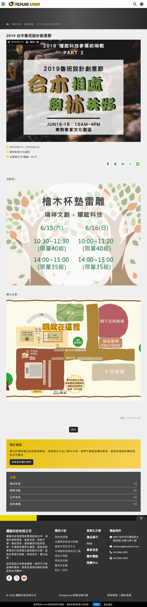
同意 (97, 604)
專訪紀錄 (71, 483)
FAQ (89, 543)
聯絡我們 (115, 530)
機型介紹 (60, 530)
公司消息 (71, 497)
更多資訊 (108, 604)
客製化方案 (94, 530)
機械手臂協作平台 (65, 546)
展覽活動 (29, 24)
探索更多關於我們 (21, 462)
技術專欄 (71, 504)
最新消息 (16, 24)
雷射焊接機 (61, 537)
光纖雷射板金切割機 (66, 541)
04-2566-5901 (120, 552)
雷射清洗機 (61, 560)
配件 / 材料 (61, 570)
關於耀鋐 (92, 556)
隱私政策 (126, 595)
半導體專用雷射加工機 (68, 551)
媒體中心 (92, 562)
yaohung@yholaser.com (126, 546)
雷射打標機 (61, 555)
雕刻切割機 (61, 565)
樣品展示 (92, 537)
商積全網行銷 (80, 595)
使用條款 (112, 595)
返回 (73, 429)
